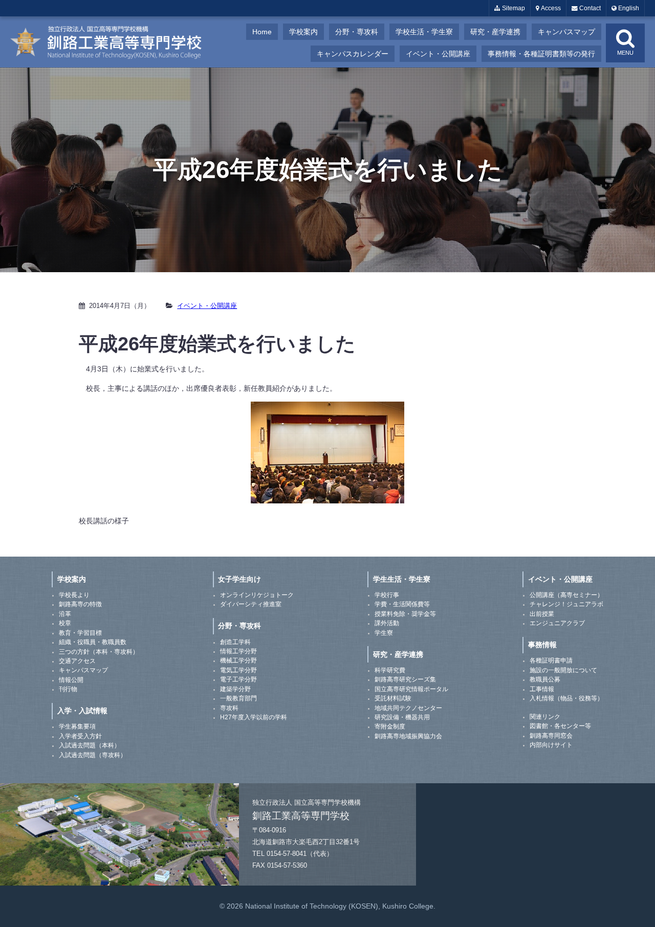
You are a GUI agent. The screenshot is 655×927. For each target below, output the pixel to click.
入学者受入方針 (80, 736)
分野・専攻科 (356, 32)
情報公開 (71, 680)
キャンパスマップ (566, 32)
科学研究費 (390, 670)
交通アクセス (77, 661)
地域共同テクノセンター (408, 708)
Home (262, 32)
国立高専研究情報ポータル (411, 689)
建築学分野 (235, 689)
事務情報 (542, 645)
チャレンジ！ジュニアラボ (566, 604)
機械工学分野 (238, 660)
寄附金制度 (390, 726)
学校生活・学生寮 (424, 32)
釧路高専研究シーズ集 (405, 679)
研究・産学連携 (495, 32)
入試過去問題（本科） (89, 745)
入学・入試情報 (82, 711)
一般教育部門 (238, 698)
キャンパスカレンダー (352, 54)
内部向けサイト (551, 745)
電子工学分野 (238, 679)
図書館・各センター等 (560, 726)
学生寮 (384, 633)
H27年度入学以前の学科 (253, 717)
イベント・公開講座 (438, 54)
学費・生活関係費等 (402, 604)
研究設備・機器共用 (402, 717)
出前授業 (542, 614)
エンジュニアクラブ (557, 623)
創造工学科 (235, 642)
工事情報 (542, 689)
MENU (625, 53)
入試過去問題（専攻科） (92, 755)
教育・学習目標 (80, 633)
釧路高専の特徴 (80, 604)
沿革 (65, 614)
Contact (589, 8)
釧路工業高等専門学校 (112, 41)
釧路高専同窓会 (551, 736)
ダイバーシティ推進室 (250, 604)
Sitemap (512, 8)
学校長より (74, 595)
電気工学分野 (238, 670)
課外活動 (387, 623)
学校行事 (387, 595)
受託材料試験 (393, 698)
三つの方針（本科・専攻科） (99, 652)
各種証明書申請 (551, 660)
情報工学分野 (238, 651)
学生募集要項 (77, 726)
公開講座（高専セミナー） (566, 595)
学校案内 (303, 32)
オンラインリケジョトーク (257, 595)
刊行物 (68, 689)
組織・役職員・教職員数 (92, 642)
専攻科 (229, 708)
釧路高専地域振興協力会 (408, 736)
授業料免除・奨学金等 (405, 614)
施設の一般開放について (563, 670)
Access (550, 8)
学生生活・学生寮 (401, 579)
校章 (65, 623)
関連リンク (545, 717)
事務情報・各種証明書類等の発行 (541, 54)
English (628, 8)
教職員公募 (545, 679)
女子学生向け (239, 579)
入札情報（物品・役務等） (566, 698)
